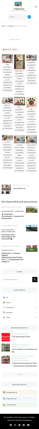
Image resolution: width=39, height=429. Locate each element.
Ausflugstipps (8, 211)
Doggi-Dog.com (9, 398)
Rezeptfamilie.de (10, 392)
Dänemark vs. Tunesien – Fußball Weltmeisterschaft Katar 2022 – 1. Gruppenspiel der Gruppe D (12, 257)
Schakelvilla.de (9, 404)
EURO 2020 (27, 345)
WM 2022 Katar (7, 250)
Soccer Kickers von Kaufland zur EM (24, 350)
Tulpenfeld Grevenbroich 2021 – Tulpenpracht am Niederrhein (24, 364)
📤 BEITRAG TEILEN (10, 50)
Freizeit (26, 360)
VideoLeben (19, 8)
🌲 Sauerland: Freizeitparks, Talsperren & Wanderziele (13, 216)
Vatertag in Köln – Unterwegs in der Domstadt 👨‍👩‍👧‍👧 (9, 237)
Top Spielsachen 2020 (20, 334)
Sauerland (19, 211)
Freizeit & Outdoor (19, 346)
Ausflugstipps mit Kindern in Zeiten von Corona (23, 357)
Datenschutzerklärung (23, 420)
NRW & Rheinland (8, 232)
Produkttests (17, 345)
